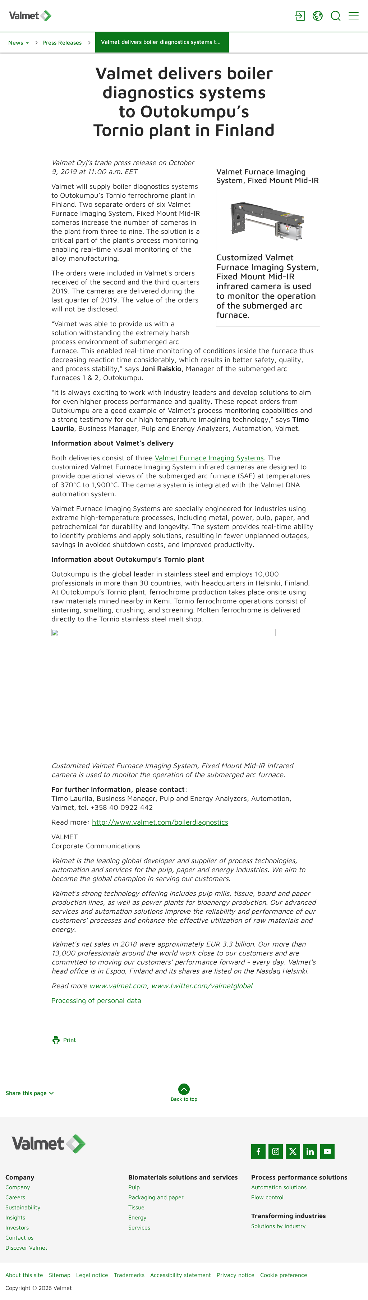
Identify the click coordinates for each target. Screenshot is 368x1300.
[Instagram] (275, 1151)
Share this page (26, 1093)
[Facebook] (258, 1151)
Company (17, 1187)
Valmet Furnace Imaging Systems (209, 457)
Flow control (267, 1197)
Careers (15, 1197)
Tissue (136, 1207)
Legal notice (92, 1275)
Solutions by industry (278, 1226)
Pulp (134, 1187)
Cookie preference (283, 1275)
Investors (17, 1227)
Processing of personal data (96, 1000)
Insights (15, 1217)
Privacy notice (235, 1275)
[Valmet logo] (148, 15)
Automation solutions (279, 1187)
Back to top (184, 1099)
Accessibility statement (180, 1275)
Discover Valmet (26, 1247)
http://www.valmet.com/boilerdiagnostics (160, 822)
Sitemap (59, 1275)
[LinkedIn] (310, 1151)
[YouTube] (327, 1151)
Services (139, 1227)
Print (69, 1039)
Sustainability (23, 1207)
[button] (18, 42)
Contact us (19, 1237)
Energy (137, 1217)
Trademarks (129, 1275)
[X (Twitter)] (293, 1151)
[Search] (336, 16)
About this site (24, 1275)
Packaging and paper (156, 1197)
